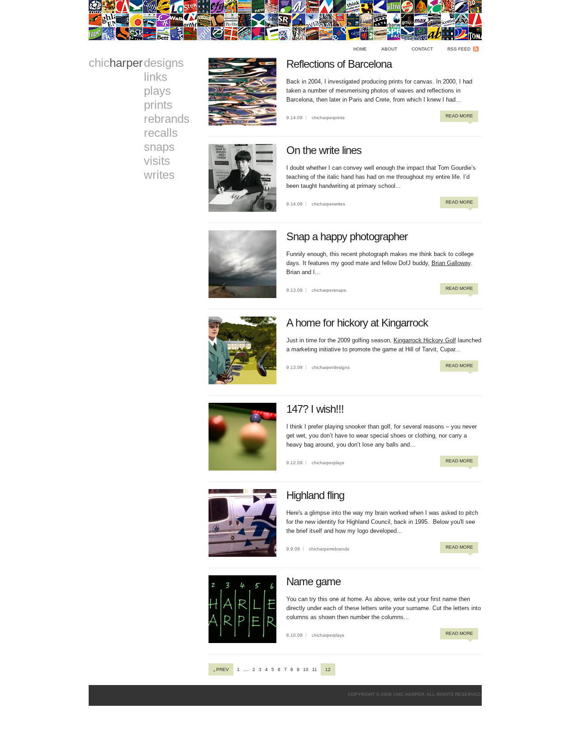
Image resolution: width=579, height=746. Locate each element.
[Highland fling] (242, 554)
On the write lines (323, 150)
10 (305, 669)
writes (159, 175)
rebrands (167, 119)
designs (164, 63)
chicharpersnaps (329, 290)
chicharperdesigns (331, 367)
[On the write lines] (242, 209)
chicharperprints (328, 117)
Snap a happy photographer (347, 236)
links (155, 77)
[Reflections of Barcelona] (242, 123)
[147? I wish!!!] (242, 468)
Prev (222, 669)
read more (459, 115)
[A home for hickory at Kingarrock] (242, 382)
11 (314, 669)
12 (328, 669)
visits (157, 161)
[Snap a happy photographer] (242, 296)
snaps (159, 147)
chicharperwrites (328, 203)
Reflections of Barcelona (339, 64)
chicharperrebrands (329, 548)
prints (158, 105)
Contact (422, 49)
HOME (360, 49)
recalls (161, 133)
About (389, 49)
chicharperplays (328, 462)
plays (157, 91)
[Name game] (242, 641)
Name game (313, 581)
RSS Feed (458, 49)
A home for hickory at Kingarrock (357, 323)
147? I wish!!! (315, 409)
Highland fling (315, 495)
